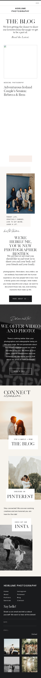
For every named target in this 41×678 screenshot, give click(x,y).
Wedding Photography (14, 82)
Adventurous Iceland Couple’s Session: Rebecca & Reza (18, 91)
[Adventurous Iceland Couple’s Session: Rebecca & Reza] (20, 61)
